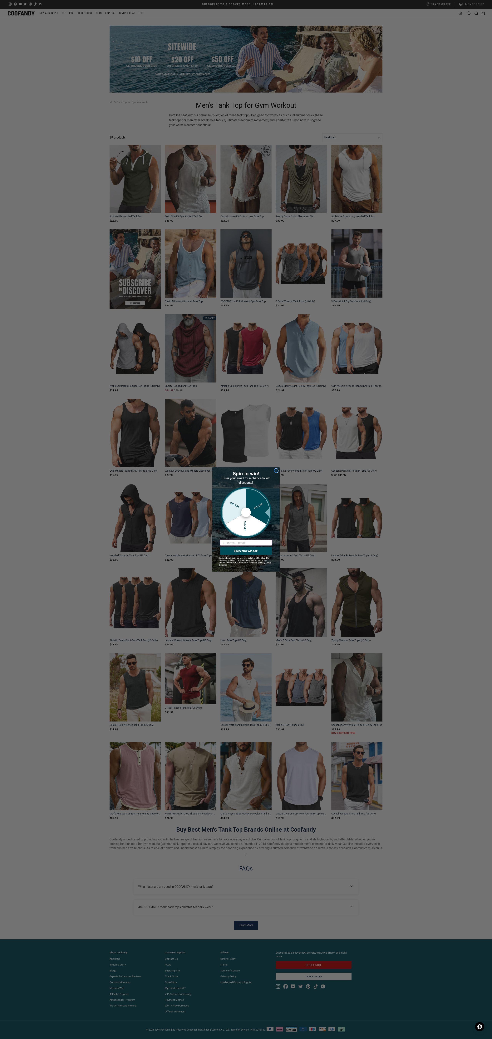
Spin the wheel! (246, 551)
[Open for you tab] (479, 1026)
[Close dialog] (276, 471)
